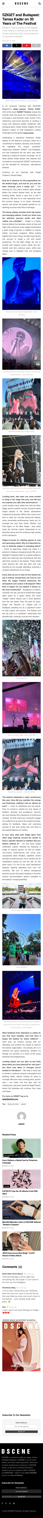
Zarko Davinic (19, 109)
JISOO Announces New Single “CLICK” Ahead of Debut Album (18, 1254)
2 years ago (29, 1274)
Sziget (23, 1104)
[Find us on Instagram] (10, 1503)
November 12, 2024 (8, 41)
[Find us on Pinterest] (14, 1503)
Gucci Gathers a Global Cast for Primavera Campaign (19, 1161)
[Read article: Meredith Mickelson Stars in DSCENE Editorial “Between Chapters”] (21, 1210)
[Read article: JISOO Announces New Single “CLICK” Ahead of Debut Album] (21, 1241)
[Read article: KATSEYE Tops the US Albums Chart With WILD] (21, 1179)
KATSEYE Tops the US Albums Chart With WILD (20, 1192)
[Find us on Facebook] (2, 1503)
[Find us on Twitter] (6, 1503)
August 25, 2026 (8, 1166)
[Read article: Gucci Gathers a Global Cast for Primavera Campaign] (21, 1148)
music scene (28, 132)
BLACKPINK (8, 1248)
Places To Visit (13, 1104)
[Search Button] (39, 3)
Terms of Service (16, 1475)
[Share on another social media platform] (36, 45)
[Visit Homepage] (21, 3)
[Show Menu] (3, 3)
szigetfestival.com (10, 1099)
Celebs (6, 1186)
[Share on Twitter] (17, 45)
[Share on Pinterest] (26, 45)
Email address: (21, 1422)
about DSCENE (31, 1473)
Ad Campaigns (9, 1155)
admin (21, 1123)
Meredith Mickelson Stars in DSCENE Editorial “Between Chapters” (21, 1223)
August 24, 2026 (8, 1228)
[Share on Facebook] (7, 45)
